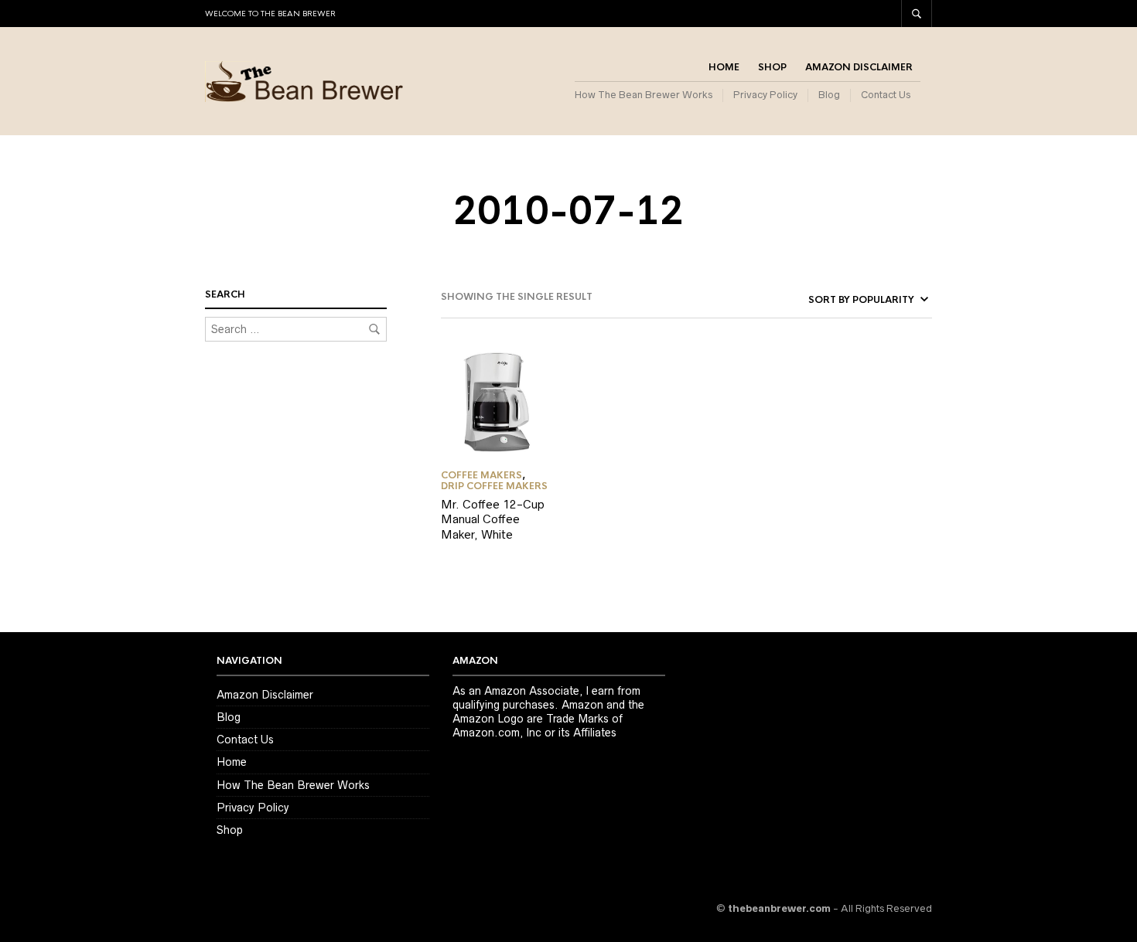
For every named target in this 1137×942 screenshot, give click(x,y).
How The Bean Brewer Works (643, 94)
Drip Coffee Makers (494, 486)
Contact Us (885, 94)
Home (723, 67)
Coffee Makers (481, 475)
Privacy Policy (765, 94)
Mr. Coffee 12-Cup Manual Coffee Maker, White (493, 519)
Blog (829, 94)
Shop (772, 67)
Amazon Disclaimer (859, 67)
